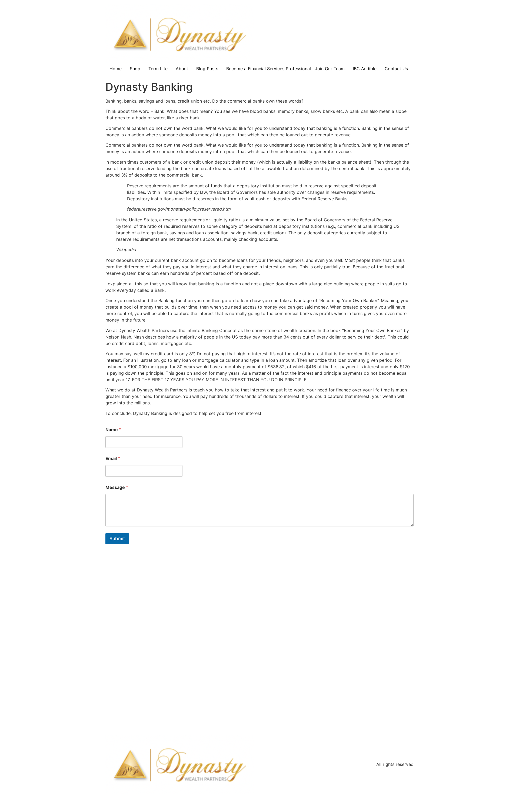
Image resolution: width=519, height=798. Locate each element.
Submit (117, 538)
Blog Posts (207, 68)
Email (112, 458)
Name (113, 429)
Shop (135, 68)
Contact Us (396, 68)
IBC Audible (365, 68)
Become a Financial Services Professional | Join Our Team (285, 68)
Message (116, 487)
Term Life (158, 68)
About (182, 68)
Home (115, 68)
